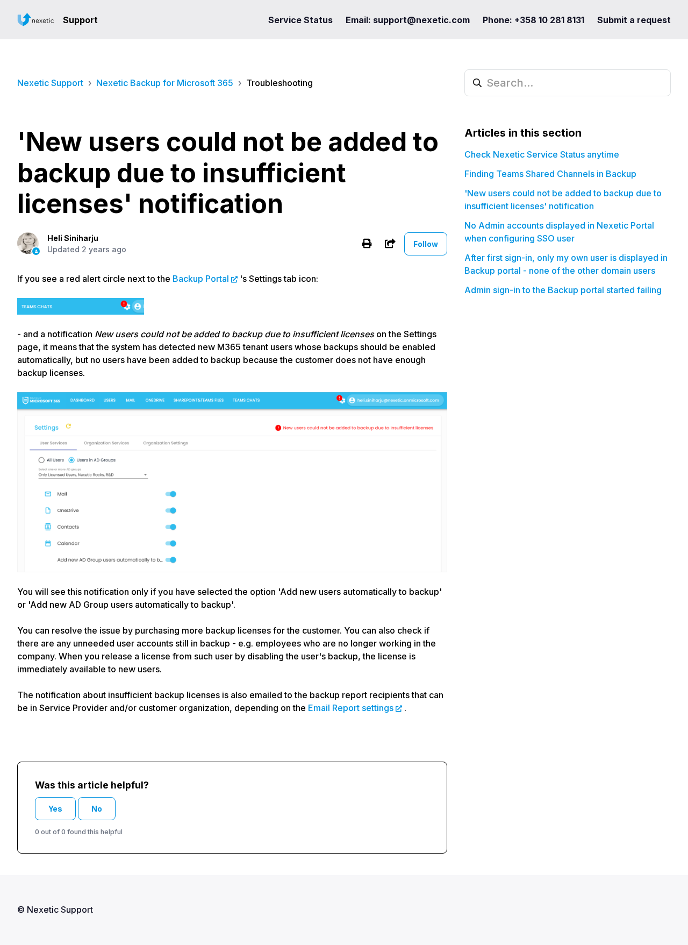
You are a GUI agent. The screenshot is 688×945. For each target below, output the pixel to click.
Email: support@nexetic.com (408, 20)
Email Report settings (350, 707)
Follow (425, 243)
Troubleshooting (279, 82)
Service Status (300, 20)
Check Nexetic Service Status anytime (541, 154)
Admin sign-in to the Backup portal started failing (563, 290)
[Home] (35, 19)
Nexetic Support (50, 82)
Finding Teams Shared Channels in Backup (550, 173)
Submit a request (634, 20)
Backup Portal (201, 278)
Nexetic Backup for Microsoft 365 (164, 82)
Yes (55, 808)
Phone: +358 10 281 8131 (533, 20)
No (96, 808)
